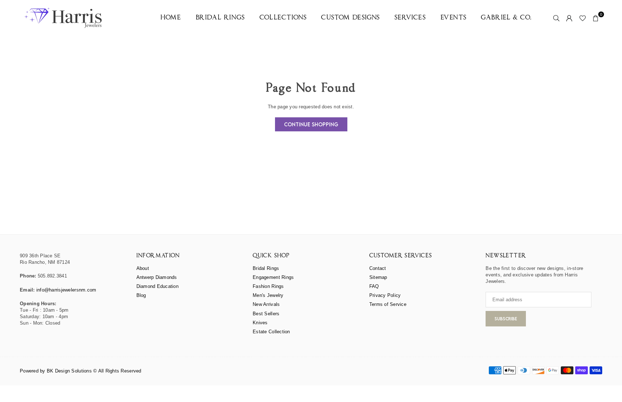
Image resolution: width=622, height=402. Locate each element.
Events (454, 17)
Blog (141, 295)
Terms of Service (387, 304)
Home (171, 17)
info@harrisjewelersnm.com (66, 290)
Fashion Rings (268, 286)
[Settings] (569, 18)
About (142, 268)
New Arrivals (266, 304)
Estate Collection (271, 331)
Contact (377, 268)
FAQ (374, 286)
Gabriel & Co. (506, 17)
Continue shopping (311, 124)
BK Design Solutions (69, 371)
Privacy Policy (385, 295)
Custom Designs (350, 17)
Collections (283, 17)
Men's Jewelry (268, 295)
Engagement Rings (273, 277)
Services (410, 17)
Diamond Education (157, 286)
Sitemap (378, 277)
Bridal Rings (220, 17)
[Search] (556, 18)
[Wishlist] (582, 18)
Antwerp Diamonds (156, 277)
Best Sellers (266, 313)
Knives (260, 322)
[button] (595, 18)
